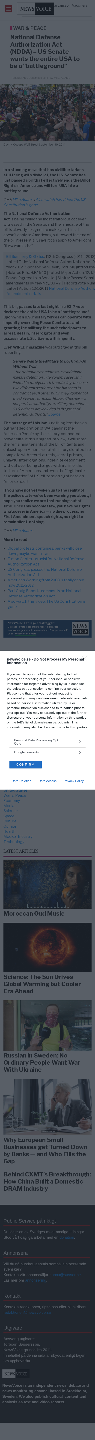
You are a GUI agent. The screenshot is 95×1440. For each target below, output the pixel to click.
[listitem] (47, 742)
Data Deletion (21, 781)
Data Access (47, 781)
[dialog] (47, 720)
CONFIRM (25, 764)
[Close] (86, 659)
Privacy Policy (74, 781)
